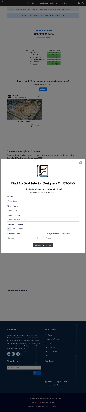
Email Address (13, 206)
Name (10, 197)
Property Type (14, 234)
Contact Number (14, 215)
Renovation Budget (15, 224)
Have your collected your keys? (58, 234)
